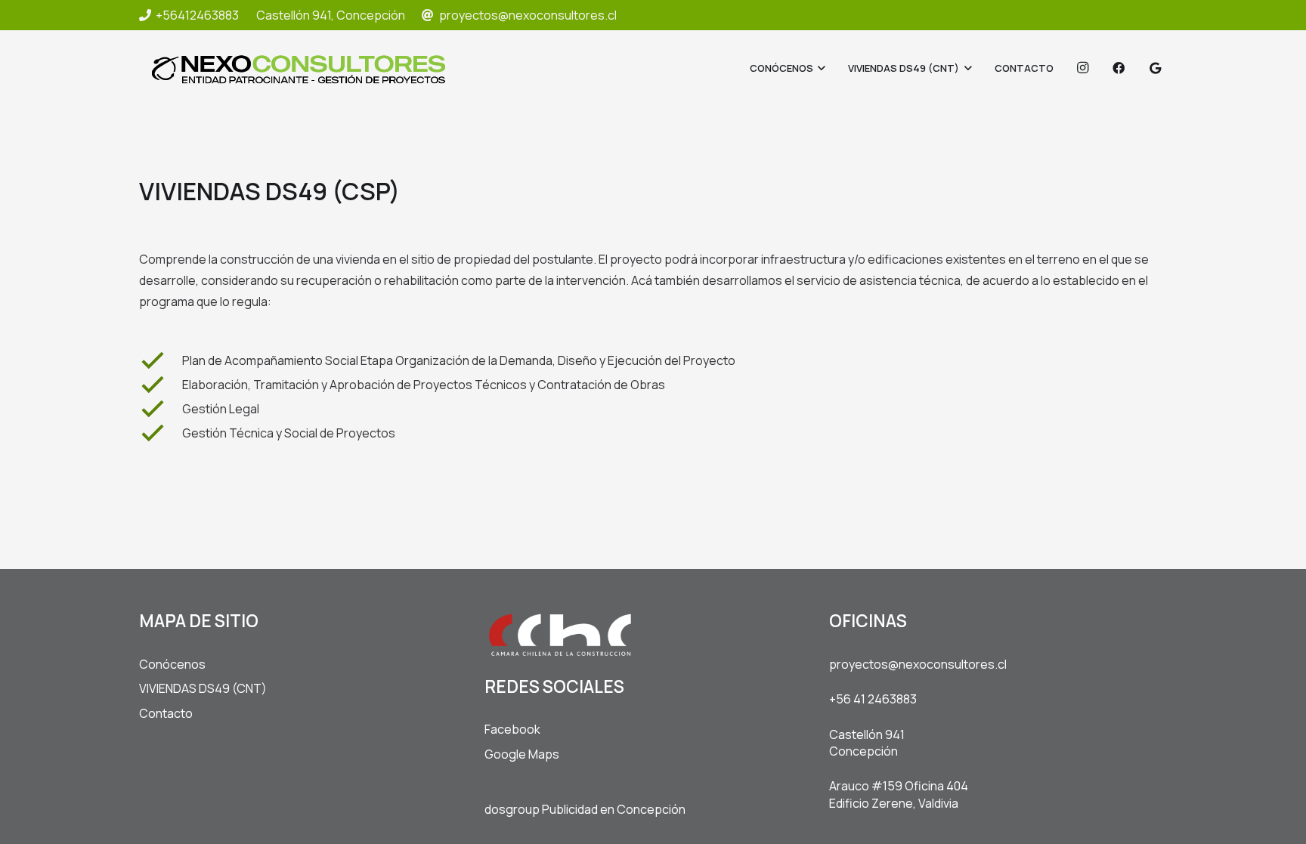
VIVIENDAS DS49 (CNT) (203, 688)
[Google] (1155, 68)
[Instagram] (1082, 68)
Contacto (166, 713)
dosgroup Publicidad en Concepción (584, 809)
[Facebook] (1118, 68)
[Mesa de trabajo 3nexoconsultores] (298, 68)
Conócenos (172, 664)
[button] (819, 68)
